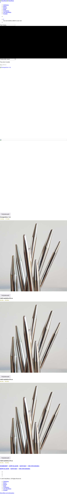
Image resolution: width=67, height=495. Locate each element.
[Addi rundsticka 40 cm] (33, 418)
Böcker (5, 484)
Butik (4, 485)
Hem (1, 64)
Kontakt (5, 490)
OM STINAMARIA (33, 466)
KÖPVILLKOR (13, 466)
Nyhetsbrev (6, 487)
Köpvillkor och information (7, 493)
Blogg (4, 483)
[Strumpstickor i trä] (33, 138)
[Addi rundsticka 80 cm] (33, 255)
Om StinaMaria (7, 488)
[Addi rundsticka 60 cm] (33, 337)
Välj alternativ (5, 214)
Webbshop (6, 481)
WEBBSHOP (4, 466)
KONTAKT (23, 466)
